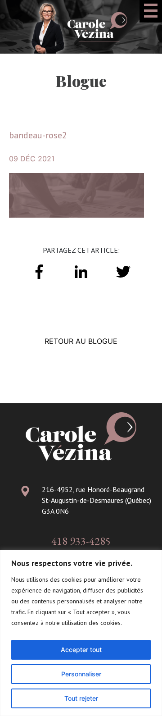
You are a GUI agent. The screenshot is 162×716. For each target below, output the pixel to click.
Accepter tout (81, 649)
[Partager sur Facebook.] (39, 271)
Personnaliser (81, 674)
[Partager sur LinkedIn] (81, 271)
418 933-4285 (81, 541)
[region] (81, 633)
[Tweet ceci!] (123, 271)
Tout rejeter (81, 698)
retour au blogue (81, 341)
